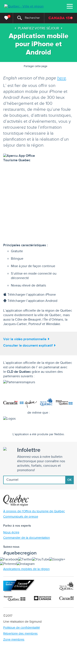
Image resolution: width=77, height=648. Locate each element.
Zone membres (13, 639)
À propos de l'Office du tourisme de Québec (34, 511)
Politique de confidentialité (21, 627)
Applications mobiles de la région (26, 569)
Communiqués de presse (20, 516)
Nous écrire (11, 532)
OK (69, 480)
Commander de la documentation (26, 538)
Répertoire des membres (20, 633)
